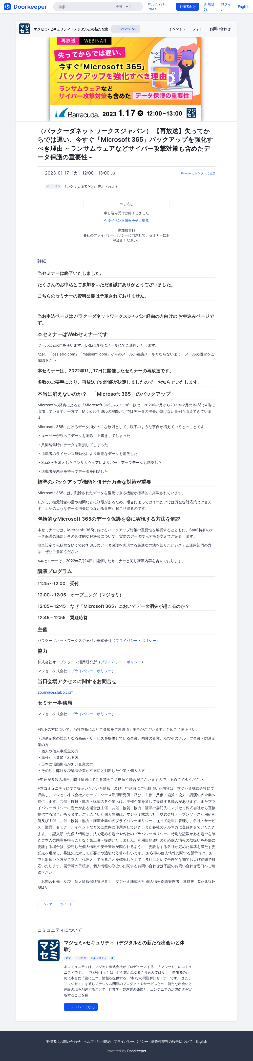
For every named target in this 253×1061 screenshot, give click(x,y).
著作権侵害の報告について (172, 1041)
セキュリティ (98, 958)
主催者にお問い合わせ (63, 1041)
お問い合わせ (220, 29)
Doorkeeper (136, 1051)
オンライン (53, 186)
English (243, 6)
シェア (47, 904)
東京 (68, 958)
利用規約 (104, 1041)
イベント (176, 29)
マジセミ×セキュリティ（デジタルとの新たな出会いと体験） (81, 29)
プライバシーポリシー (131, 1041)
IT (112, 958)
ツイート (66, 904)
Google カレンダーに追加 (198, 173)
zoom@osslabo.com (55, 692)
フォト (197, 29)
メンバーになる (127, 29)
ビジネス (80, 958)
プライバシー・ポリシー (135, 640)
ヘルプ (89, 1041)
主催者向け (187, 6)
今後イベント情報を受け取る (126, 220)
